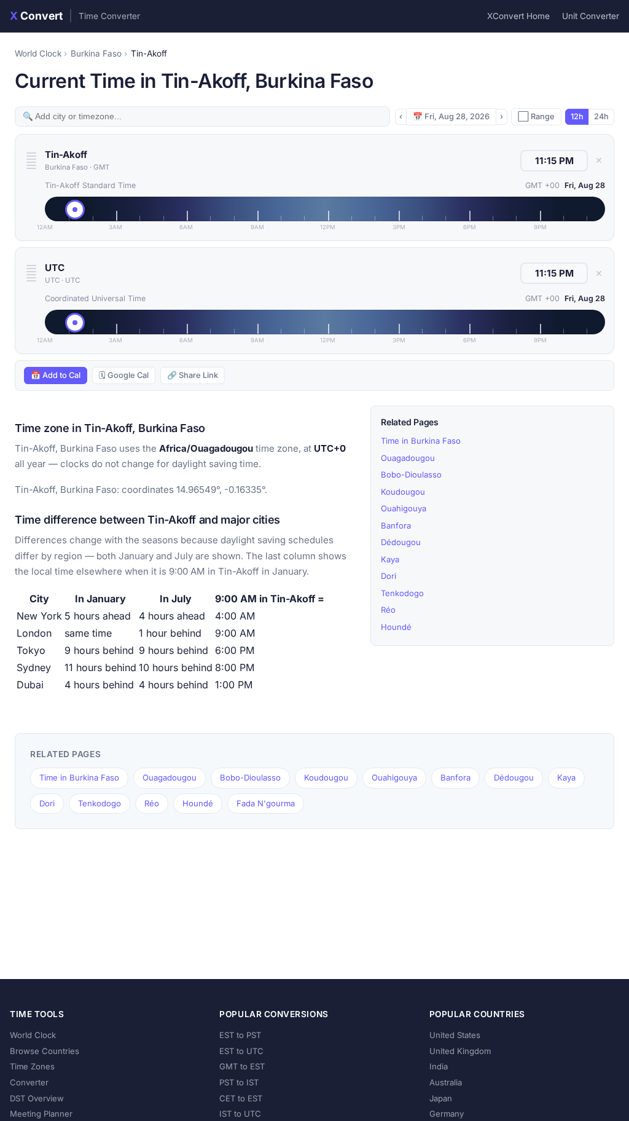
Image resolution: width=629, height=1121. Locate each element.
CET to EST (240, 1098)
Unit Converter (590, 16)
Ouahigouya (403, 508)
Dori (388, 576)
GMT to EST (242, 1066)
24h (601, 116)
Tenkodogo (402, 593)
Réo (388, 610)
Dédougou (401, 542)
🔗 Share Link (192, 375)
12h (577, 116)
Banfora (396, 525)
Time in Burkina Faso (421, 441)
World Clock (38, 53)
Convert (75, 15)
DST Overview (37, 1098)
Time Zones (32, 1066)
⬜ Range (536, 116)
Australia (445, 1082)
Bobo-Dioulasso (411, 474)
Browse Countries (44, 1051)
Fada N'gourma (265, 803)
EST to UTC (241, 1051)
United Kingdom (460, 1051)
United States (454, 1035)
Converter (29, 1082)
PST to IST (239, 1082)
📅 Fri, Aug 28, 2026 (451, 116)
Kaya (390, 559)
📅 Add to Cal (55, 375)
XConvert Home (518, 16)
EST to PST (240, 1035)
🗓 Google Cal (124, 375)
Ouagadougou (408, 458)
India (438, 1066)
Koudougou (403, 492)
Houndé (396, 627)
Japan (440, 1098)
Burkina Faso (96, 53)
